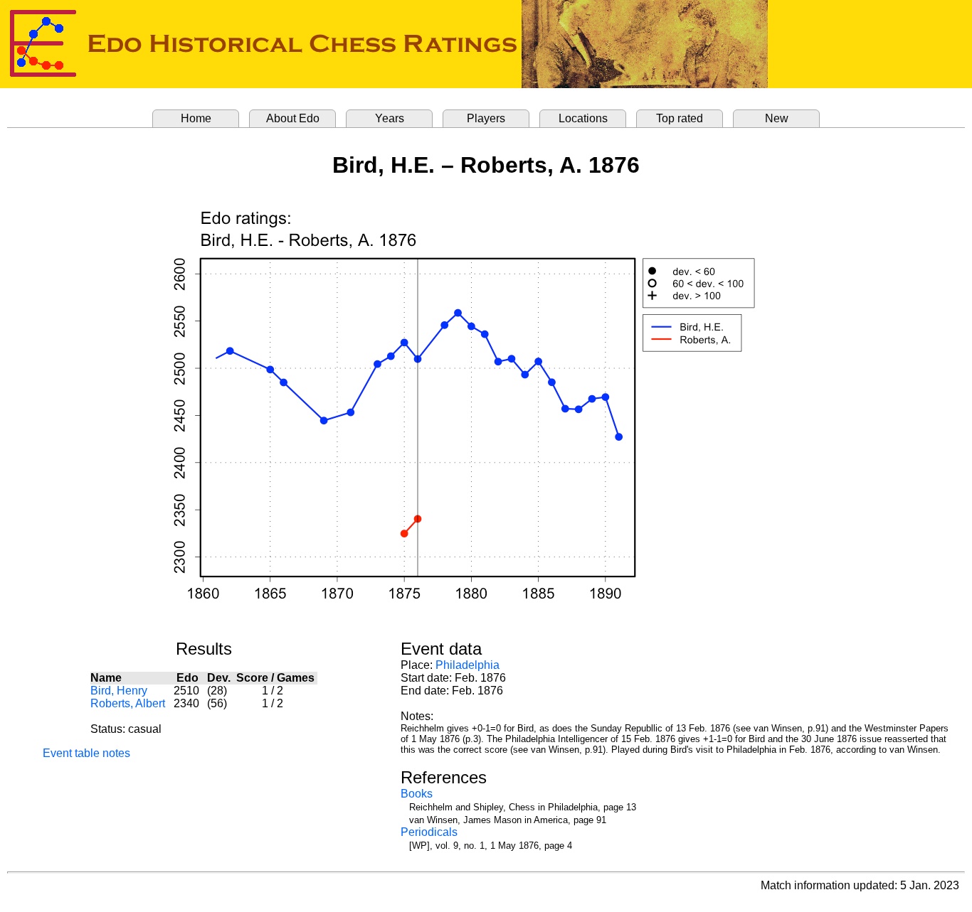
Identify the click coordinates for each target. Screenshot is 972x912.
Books (417, 794)
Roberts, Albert (127, 703)
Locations (583, 118)
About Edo (292, 118)
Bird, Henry (118, 691)
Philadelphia (467, 665)
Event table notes (86, 753)
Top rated (679, 118)
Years (389, 118)
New (776, 118)
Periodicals (429, 832)
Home (196, 118)
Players (486, 118)
